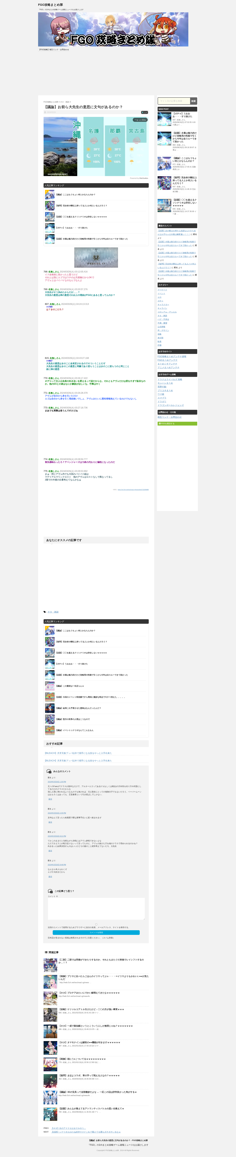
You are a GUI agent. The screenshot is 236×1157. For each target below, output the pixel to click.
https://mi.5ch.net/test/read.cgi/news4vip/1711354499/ (133, 489)
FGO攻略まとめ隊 (50, 4)
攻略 (159, 334)
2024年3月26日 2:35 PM (57, 813)
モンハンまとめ (165, 383)
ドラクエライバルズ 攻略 (170, 379)
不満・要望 (162, 323)
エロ (159, 297)
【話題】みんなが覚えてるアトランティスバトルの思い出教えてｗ (91, 1108)
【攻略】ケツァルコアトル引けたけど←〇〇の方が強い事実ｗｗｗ (91, 1009)
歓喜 (159, 341)
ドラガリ (162, 401)
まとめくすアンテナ (167, 364)
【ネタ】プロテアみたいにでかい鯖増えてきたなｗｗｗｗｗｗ (89, 993)
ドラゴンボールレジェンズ (171, 405)
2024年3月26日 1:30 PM (57, 782)
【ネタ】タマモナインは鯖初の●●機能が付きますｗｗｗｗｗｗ (89, 1042)
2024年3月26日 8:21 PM (57, 836)
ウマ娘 (161, 394)
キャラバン (162, 308)
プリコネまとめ (165, 390)
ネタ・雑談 (53, 612)
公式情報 (161, 327)
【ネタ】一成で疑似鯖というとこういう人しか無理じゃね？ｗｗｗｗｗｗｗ (96, 1026)
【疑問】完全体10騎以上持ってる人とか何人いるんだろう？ (185, 180)
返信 (50, 799)
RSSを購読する (168, 423)
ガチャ (160, 301)
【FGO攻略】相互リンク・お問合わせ (54, 50)
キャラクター (163, 304)
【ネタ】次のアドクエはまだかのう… (68, 1128)
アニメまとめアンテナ (168, 367)
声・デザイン (163, 330)
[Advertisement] (118, 73)
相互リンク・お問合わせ (170, 417)
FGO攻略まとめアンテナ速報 (172, 356)
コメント (53, 896)
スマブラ (162, 398)
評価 (159, 345)
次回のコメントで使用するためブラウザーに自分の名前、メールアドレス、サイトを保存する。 (89, 927)
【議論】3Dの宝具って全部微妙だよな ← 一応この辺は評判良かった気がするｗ (98, 1092)
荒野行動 (162, 387)
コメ (144, 113)
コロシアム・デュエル (167, 312)
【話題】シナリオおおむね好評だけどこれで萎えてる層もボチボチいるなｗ (86, 1132)
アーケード (162, 290)
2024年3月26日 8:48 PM (57, 865)
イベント (161, 293)
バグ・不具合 (163, 319)
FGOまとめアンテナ (168, 360)
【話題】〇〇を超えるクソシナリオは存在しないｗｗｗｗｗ (185, 203)
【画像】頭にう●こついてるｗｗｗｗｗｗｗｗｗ (82, 1059)
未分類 (160, 338)
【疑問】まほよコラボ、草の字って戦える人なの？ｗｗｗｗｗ (89, 1075)
